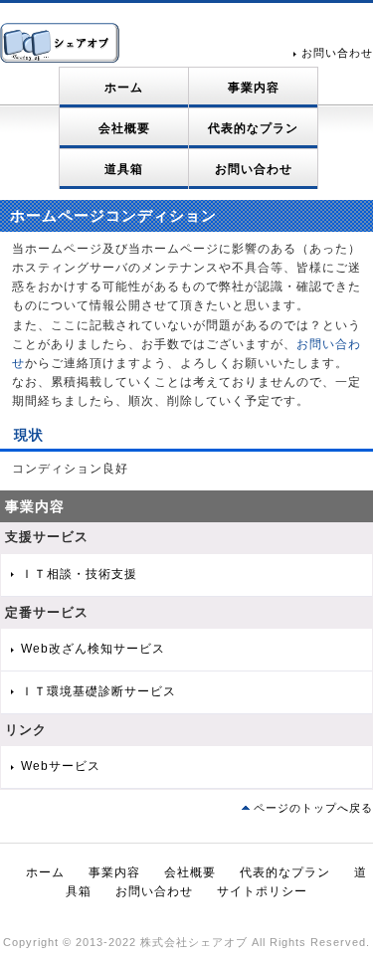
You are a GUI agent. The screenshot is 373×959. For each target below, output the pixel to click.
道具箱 (123, 169)
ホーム (123, 88)
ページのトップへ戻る (313, 808)
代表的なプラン (253, 128)
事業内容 (254, 88)
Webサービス (60, 766)
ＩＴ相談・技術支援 (79, 574)
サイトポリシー (262, 891)
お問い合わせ (337, 53)
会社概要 (124, 128)
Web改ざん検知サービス (93, 649)
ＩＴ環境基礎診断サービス (98, 691)
